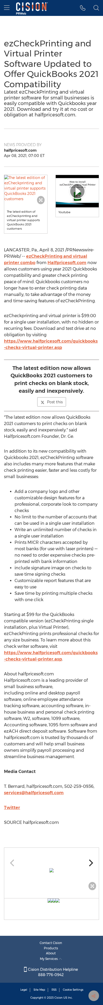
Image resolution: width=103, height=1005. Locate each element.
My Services (49, 959)
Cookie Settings (73, 989)
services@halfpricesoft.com (34, 792)
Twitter (12, 807)
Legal (23, 989)
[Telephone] (83, 8)
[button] (25, 188)
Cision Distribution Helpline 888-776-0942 (52, 972)
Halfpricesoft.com (67, 262)
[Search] (96, 8)
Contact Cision (51, 943)
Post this (55, 402)
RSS (54, 989)
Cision (58, 997)
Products (51, 948)
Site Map (39, 989)
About (51, 953)
